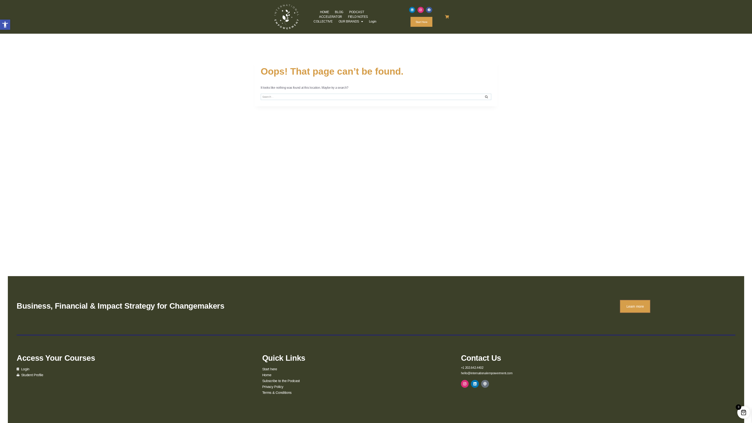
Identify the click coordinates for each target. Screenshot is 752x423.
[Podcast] (485, 384)
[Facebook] (429, 10)
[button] (5, 25)
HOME (324, 12)
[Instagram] (421, 10)
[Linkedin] (412, 10)
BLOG (339, 12)
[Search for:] (376, 96)
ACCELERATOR (330, 16)
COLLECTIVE (323, 21)
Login (372, 21)
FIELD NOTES (358, 16)
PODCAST (356, 12)
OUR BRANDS (349, 21)
